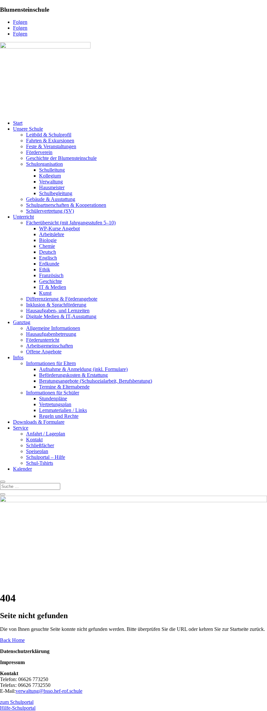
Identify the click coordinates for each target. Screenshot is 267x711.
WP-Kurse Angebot (59, 228)
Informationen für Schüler (52, 392)
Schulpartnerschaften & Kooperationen (66, 205)
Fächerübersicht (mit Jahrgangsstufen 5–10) (71, 222)
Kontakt (34, 439)
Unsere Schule (28, 129)
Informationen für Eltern (51, 363)
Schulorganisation (44, 164)
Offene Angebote (44, 351)
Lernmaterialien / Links (63, 410)
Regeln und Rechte (58, 416)
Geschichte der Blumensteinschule (61, 158)
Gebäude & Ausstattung (50, 199)
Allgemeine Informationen (53, 328)
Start (17, 123)
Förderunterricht (42, 340)
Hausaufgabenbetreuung (51, 334)
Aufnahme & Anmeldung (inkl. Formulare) (83, 369)
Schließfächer (40, 445)
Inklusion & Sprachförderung (56, 304)
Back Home (12, 640)
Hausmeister (51, 187)
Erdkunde (49, 263)
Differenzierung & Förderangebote (61, 299)
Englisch (48, 258)
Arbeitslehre (51, 234)
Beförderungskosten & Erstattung (73, 375)
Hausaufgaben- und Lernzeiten (58, 310)
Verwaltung (51, 181)
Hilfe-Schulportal (17, 708)
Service (20, 428)
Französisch (51, 275)
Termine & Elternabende (64, 387)
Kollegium (50, 175)
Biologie (48, 240)
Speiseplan (37, 451)
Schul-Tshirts (39, 463)
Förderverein (39, 152)
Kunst (45, 293)
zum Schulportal (17, 702)
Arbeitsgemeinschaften (49, 345)
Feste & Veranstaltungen (51, 146)
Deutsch (47, 252)
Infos (18, 357)
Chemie (47, 246)
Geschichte (50, 281)
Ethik (44, 269)
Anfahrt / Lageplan (45, 433)
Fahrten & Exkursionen (50, 140)
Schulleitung (52, 170)
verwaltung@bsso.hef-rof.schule (49, 691)
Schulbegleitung (55, 193)
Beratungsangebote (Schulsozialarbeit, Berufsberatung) (95, 381)
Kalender (22, 469)
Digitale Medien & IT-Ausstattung (61, 316)
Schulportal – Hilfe (45, 457)
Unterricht (23, 217)
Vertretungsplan (55, 404)
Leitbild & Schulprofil (48, 134)
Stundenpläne (53, 398)
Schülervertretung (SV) (50, 211)
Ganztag (21, 322)
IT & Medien (52, 287)
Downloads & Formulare (38, 422)
